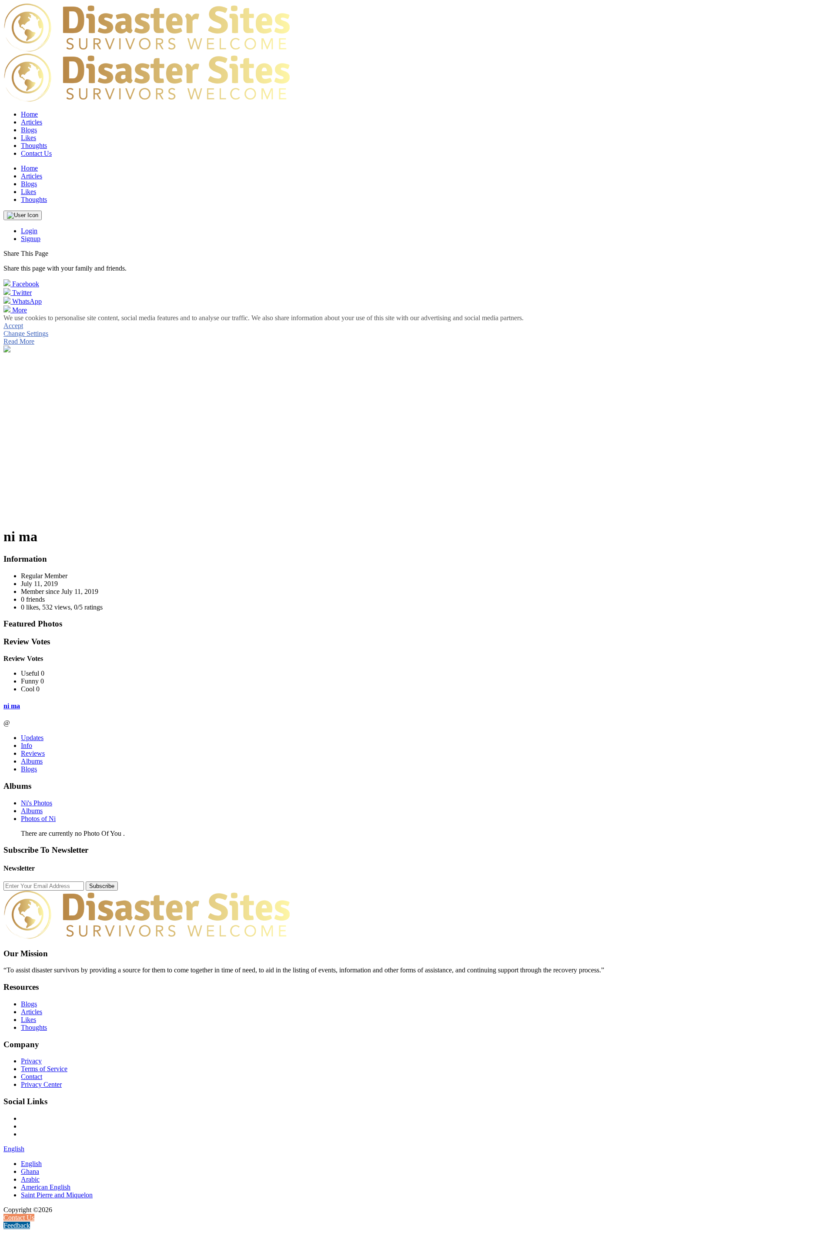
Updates (32, 737)
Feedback (16, 1225)
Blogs (29, 769)
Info (26, 745)
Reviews (33, 753)
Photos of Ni (38, 818)
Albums (32, 761)
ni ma (11, 706)
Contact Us (36, 153)
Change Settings (25, 333)
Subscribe (101, 886)
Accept (13, 325)
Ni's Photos (36, 803)
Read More (18, 341)
